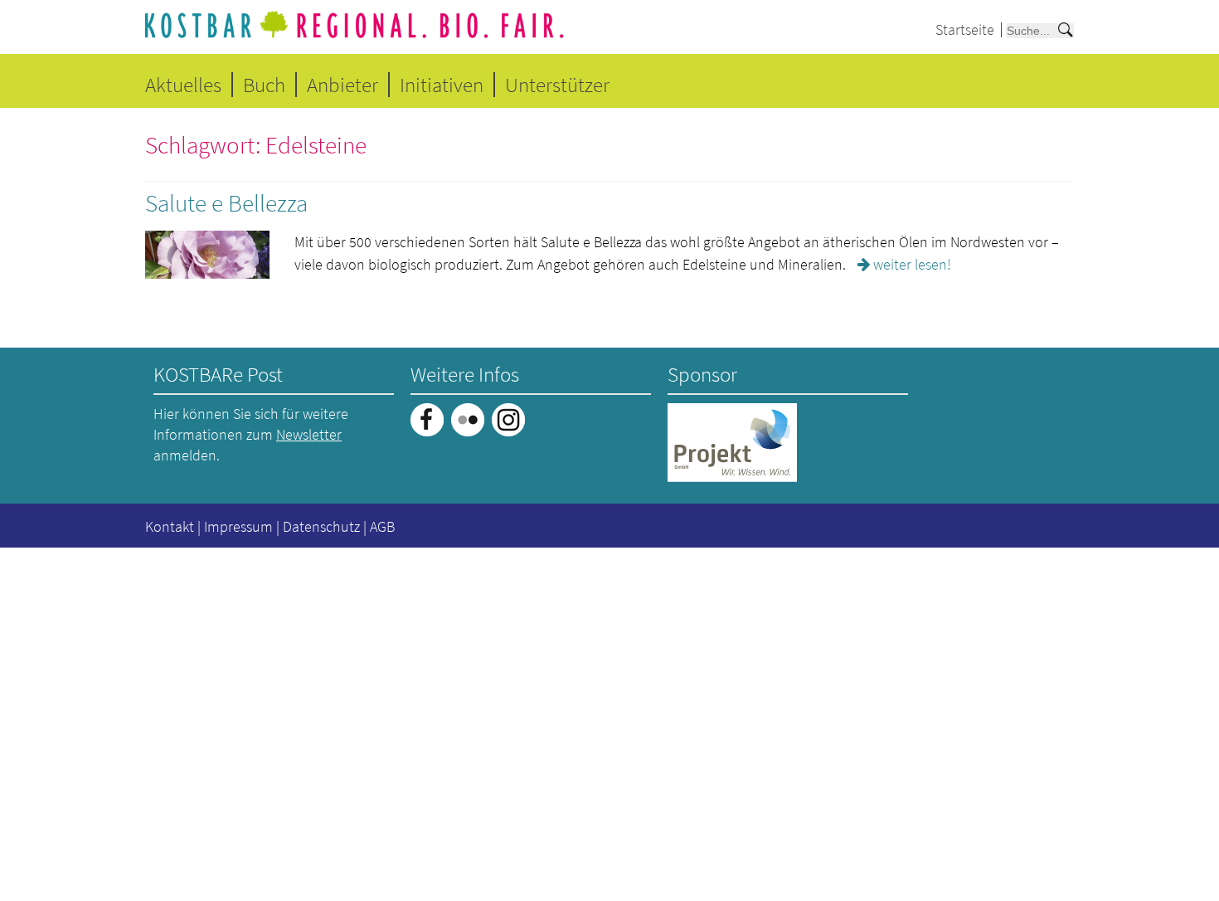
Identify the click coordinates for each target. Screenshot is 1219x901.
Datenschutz (321, 526)
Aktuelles (183, 84)
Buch (264, 84)
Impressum (238, 526)
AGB (382, 526)
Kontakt (169, 526)
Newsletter (309, 434)
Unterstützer (557, 84)
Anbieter (342, 84)
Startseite (964, 29)
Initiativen (441, 84)
